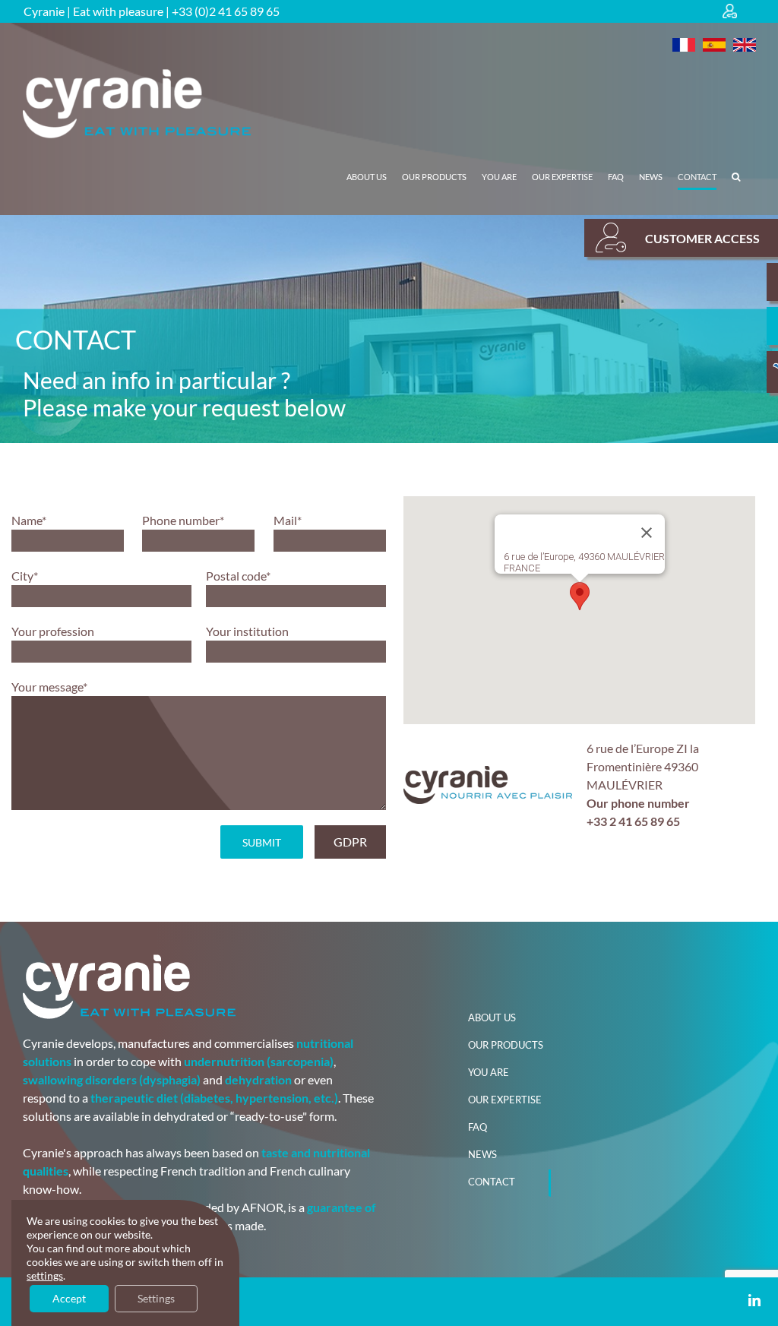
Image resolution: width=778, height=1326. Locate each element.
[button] (736, 177)
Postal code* (238, 575)
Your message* (49, 686)
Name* (28, 520)
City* (24, 575)
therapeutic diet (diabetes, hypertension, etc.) (214, 1097)
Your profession (52, 631)
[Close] (646, 532)
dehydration (258, 1079)
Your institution (247, 631)
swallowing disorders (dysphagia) (112, 1079)
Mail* (288, 520)
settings (45, 1275)
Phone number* (183, 520)
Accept (69, 1298)
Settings (156, 1298)
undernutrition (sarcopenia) (259, 1061)
